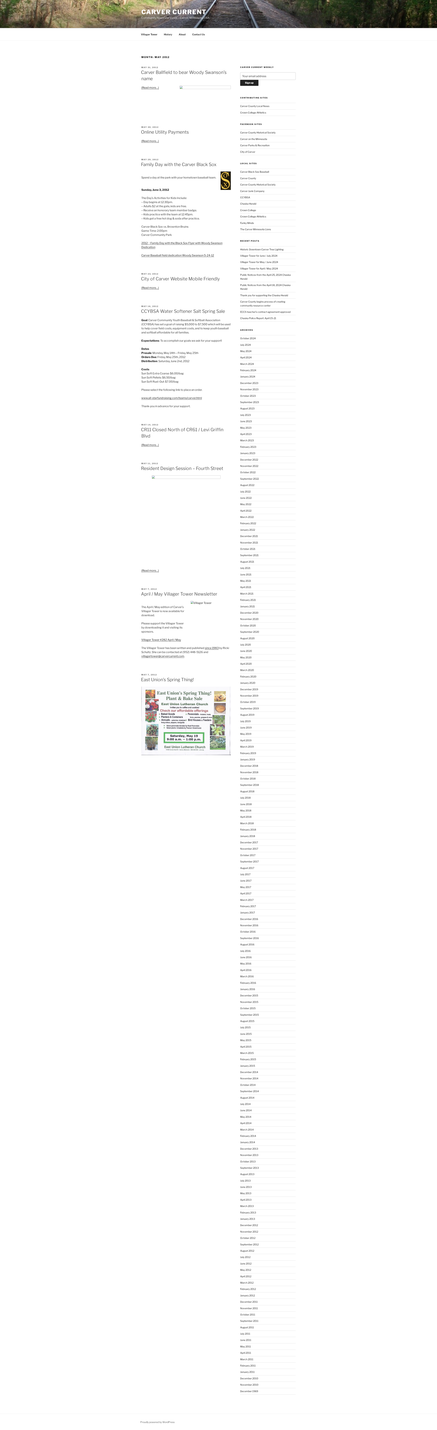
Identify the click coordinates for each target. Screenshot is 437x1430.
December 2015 (249, 995)
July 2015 (245, 1027)
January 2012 (247, 1295)
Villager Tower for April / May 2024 (259, 268)
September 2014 (249, 1091)
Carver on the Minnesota (253, 139)
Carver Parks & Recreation (255, 145)
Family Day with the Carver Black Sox (178, 164)
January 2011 (247, 1371)
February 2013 (248, 1212)
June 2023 (246, 421)
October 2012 (247, 1237)
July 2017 (245, 874)
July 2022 (245, 491)
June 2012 (245, 1263)
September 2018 (249, 784)
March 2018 (247, 823)
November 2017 (249, 848)
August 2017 (247, 868)
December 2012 (249, 1225)
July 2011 (245, 1333)
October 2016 (248, 931)
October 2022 (248, 472)
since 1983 (212, 648)
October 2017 (247, 855)
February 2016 (248, 982)
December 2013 (249, 1148)
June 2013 (246, 1186)
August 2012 (247, 1250)
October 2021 (247, 548)
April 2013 (245, 1199)
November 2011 (249, 1308)
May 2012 (245, 1269)
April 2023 (246, 434)
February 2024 (248, 370)
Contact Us (198, 34)
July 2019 (245, 721)
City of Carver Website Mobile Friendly (180, 278)
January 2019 (247, 759)
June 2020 (246, 650)
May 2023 (245, 427)
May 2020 (246, 657)
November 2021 (249, 542)
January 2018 (247, 836)
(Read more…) (150, 87)
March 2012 (246, 1282)
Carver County (248, 178)
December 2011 (249, 1301)
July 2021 (245, 568)
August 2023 (247, 408)
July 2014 (245, 1104)
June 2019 (246, 727)
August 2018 (247, 791)
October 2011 (247, 1314)
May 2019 (245, 733)
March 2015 (247, 1053)
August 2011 (247, 1327)
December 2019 (249, 689)
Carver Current (174, 12)
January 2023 (247, 453)
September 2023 (249, 402)
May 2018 (245, 810)
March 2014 (247, 1129)
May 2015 (245, 1040)
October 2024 (248, 338)
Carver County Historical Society (258, 132)
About (182, 34)
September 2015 (249, 1014)
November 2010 (249, 1384)
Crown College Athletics (253, 112)
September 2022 (249, 478)
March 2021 (246, 593)
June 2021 (245, 574)
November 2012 (249, 1231)
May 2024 (245, 351)
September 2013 (249, 1167)
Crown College (248, 210)
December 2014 (249, 1072)
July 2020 (245, 644)
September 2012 (249, 1244)
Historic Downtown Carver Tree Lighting (262, 249)
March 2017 (246, 899)
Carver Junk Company (252, 191)
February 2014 (248, 1135)
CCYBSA (245, 197)
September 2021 (249, 555)
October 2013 (248, 1161)
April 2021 (245, 587)
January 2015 (247, 1065)
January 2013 (247, 1218)
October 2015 (248, 1008)
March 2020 (247, 670)
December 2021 (249, 536)
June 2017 (245, 880)
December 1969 (249, 1391)
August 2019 (247, 714)
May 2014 (245, 1116)
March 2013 (247, 1206)
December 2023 (249, 383)
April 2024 (246, 357)
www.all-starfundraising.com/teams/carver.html (171, 398)
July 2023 (245, 414)
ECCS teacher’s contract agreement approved (265, 311)
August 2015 (247, 1021)
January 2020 (247, 682)
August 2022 (247, 485)
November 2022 (249, 465)
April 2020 (246, 663)
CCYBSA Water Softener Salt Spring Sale (183, 311)
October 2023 (248, 395)
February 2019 (248, 753)
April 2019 (245, 740)
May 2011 (245, 1346)
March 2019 (247, 746)
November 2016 (249, 925)
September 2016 (249, 938)
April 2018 (245, 816)
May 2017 (245, 887)
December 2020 (249, 612)
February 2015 (248, 1059)
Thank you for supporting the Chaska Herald (264, 295)
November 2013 (249, 1155)
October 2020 (248, 625)
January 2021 (247, 606)
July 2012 (245, 1257)
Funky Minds (247, 222)
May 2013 (245, 1193)
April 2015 (245, 1046)
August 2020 (247, 638)
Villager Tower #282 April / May (161, 639)
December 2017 (249, 842)
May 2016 (245, 963)
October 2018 (248, 778)
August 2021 (247, 561)
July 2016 (245, 950)
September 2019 (249, 708)
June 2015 (246, 1033)
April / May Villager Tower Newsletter (179, 594)
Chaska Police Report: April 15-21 (258, 318)
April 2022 (245, 510)
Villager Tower (149, 34)
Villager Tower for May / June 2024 (259, 262)
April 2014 (245, 1123)
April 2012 (245, 1276)
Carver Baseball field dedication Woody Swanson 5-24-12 (177, 255)
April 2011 (245, 1352)
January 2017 (247, 912)
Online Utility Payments (165, 132)
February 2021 (248, 599)
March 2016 (247, 976)
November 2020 (249, 619)
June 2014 (246, 1110)
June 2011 (245, 1340)
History (168, 34)
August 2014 (247, 1097)
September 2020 (249, 631)
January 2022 (247, 529)
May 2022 (245, 504)
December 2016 (249, 919)
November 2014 (249, 1078)
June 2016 (246, 957)
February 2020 (248, 676)
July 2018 (245, 797)
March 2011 (246, 1359)
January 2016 (247, 989)
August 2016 (247, 944)
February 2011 (248, 1365)
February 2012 (248, 1289)
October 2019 (248, 701)
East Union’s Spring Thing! (167, 679)
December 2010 (249, 1378)
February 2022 (248, 523)
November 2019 (249, 695)
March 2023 (247, 440)
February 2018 (248, 829)
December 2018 (249, 765)
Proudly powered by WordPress (157, 1422)
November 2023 (249, 389)
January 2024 (247, 376)
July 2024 (245, 344)
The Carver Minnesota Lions (255, 229)
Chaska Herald (248, 203)
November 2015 (249, 1001)
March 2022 (247, 517)
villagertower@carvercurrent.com (162, 656)
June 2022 (246, 497)
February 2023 (248, 446)
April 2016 (245, 970)
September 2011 (249, 1320)
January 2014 (247, 1142)
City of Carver (247, 151)
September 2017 (249, 861)
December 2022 (249, 459)
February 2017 (248, 906)
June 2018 (246, 804)
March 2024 (247, 363)
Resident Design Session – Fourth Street (182, 468)
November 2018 (249, 772)
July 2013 (245, 1180)
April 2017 (245, 893)
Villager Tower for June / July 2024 (258, 255)
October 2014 (248, 1084)
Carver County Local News (254, 106)
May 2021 (245, 580)
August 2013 (247, 1174)
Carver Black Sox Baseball (254, 171)
